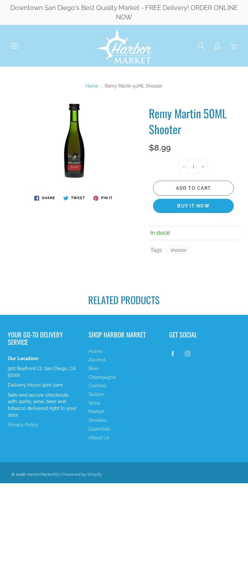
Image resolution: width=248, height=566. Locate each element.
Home (92, 86)
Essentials (99, 429)
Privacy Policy (23, 424)
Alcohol (97, 359)
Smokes (97, 420)
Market (96, 411)
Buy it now (193, 205)
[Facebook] (172, 353)
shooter (178, 250)
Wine (94, 403)
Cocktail (97, 385)
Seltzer (96, 394)
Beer (93, 368)
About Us (98, 437)
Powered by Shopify (82, 474)
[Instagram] (187, 353)
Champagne (102, 377)
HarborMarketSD (42, 474)
